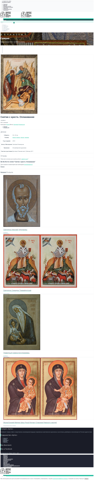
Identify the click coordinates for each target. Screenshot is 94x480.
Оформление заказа (8, 464)
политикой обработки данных (60, 478)
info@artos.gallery (6, 2)
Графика (5, 27)
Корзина (5, 462)
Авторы (5, 441)
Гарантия (5, 8)
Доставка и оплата (8, 7)
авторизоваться (28, 164)
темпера (27, 137)
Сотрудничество (7, 9)
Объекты (5, 27)
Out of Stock (6, 233)
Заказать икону (7, 6)
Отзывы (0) (6, 127)
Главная (5, 4)
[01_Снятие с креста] (19, 113)
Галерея (7, 42)
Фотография (6, 28)
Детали (5, 126)
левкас (22, 137)
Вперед (2, 166)
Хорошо (86, 478)
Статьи (5, 439)
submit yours (24, 159)
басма (14, 137)
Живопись (5, 26)
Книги (4, 30)
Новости (5, 438)
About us (5, 442)
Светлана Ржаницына (19, 124)
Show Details (12, 425)
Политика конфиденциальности (11, 465)
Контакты (5, 10)
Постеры (5, 29)
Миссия (5, 5)
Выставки (5, 440)
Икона (4, 25)
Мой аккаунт (6, 463)
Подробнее (6, 425)
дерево (18, 137)
